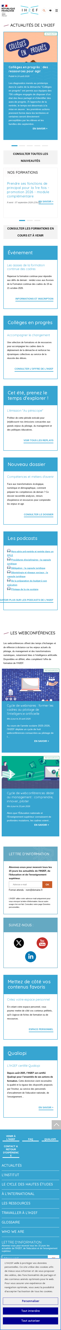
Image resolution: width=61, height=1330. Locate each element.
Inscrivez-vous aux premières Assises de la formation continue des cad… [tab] (22, 145)
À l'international (18, 1194)
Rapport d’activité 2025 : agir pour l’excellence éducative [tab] (45, 145)
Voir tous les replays (38, 440)
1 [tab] (22, 220)
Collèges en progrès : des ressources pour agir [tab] (14, 145)
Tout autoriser (30, 1320)
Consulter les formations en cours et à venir (30, 232)
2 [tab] (30, 220)
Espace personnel (41, 1029)
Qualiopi (50, 1139)
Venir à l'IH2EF (11, 1138)
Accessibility (50, 10)
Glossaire (11, 1222)
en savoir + (46, 1107)
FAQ (30, 1139)
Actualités (12, 1165)
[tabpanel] (30, 86)
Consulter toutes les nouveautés (30, 157)
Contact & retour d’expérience (11, 1151)
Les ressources (16, 1203)
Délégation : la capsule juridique (28, 568)
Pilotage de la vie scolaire (24, 589)
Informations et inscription (34, 298)
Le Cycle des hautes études (27, 1184)
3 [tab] (37, 220)
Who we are (13, 1231)
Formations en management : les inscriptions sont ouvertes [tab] (30, 145)
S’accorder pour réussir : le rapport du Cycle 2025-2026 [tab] (37, 145)
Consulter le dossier (38, 514)
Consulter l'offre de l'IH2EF (34, 368)
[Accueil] (8, 10)
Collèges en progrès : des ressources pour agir (28, 69)
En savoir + (46, 201)
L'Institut (10, 1175)
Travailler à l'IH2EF (19, 1213)
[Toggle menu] (56, 10)
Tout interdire (30, 1311)
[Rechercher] (44, 10)
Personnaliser (30, 1301)
